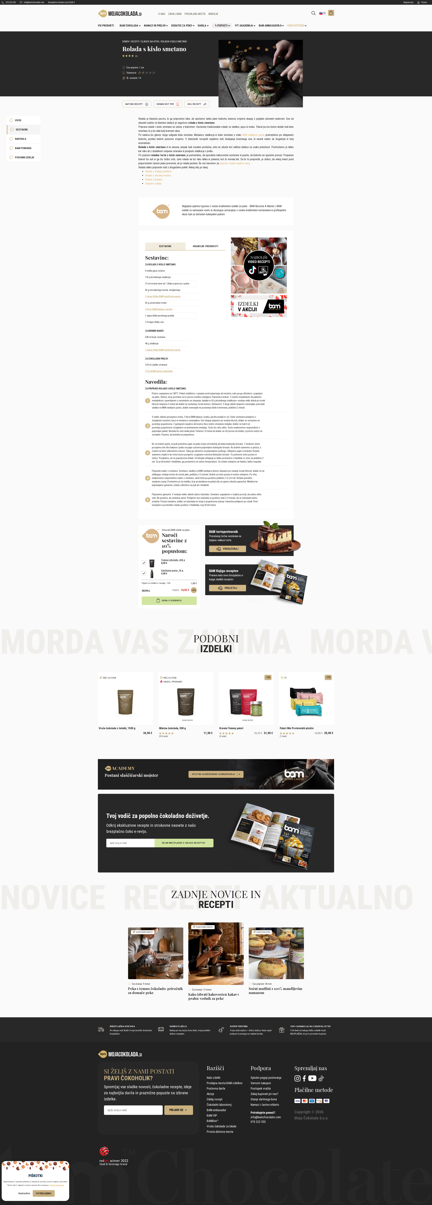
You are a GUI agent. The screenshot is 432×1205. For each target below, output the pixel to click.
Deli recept (195, 104)
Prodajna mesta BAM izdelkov (224, 1083)
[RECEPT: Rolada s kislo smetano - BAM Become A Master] (125, 13)
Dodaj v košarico (171, 600)
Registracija (408, 2)
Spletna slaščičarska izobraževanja (213, 774)
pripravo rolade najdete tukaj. (235, 163)
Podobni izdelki (24, 157)
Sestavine (165, 246)
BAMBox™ (213, 1121)
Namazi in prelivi (155, 25)
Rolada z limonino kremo (158, 175)
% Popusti (221, 25)
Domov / (126, 41)
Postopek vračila (261, 1088)
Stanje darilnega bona (264, 1099)
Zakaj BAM (174, 14)
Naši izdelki (213, 1077)
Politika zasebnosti (57, 1185)
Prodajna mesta (194, 14)
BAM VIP (212, 1115)
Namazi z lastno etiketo (265, 1104)
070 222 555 (10, 2)
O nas (161, 14)
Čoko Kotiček (295, 25)
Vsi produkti (106, 25)
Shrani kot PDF (166, 104)
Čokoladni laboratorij (219, 1104)
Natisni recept (134, 104)
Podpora (261, 1067)
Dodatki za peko (181, 25)
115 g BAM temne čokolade (159, 371)
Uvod (18, 120)
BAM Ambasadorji (270, 25)
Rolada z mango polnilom (158, 171)
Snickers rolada (153, 183)
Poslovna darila (216, 1088)
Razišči (215, 1067)
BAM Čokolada (129, 25)
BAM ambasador (216, 1110)
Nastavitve (24, 1193)
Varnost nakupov (261, 1083)
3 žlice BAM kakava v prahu (158, 309)
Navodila (20, 138)
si (324, 13)
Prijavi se (176, 1110)
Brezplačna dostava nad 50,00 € (61, 2)
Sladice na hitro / (150, 41)
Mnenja (213, 14)
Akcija (210, 1094)
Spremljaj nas (310, 1067)
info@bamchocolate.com (33, 2)
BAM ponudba (23, 148)
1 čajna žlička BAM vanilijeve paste (162, 296)
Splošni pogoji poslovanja (266, 1077)
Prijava (424, 2)
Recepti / (136, 41)
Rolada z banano (153, 179)
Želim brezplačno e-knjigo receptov (183, 843)
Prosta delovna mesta (220, 1131)
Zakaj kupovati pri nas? (264, 1094)
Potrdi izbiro (43, 1193)
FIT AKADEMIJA (244, 25)
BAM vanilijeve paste (253, 135)
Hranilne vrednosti (205, 246)
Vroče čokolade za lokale (221, 1126)
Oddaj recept (214, 1099)
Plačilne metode (313, 1089)
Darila (202, 25)
